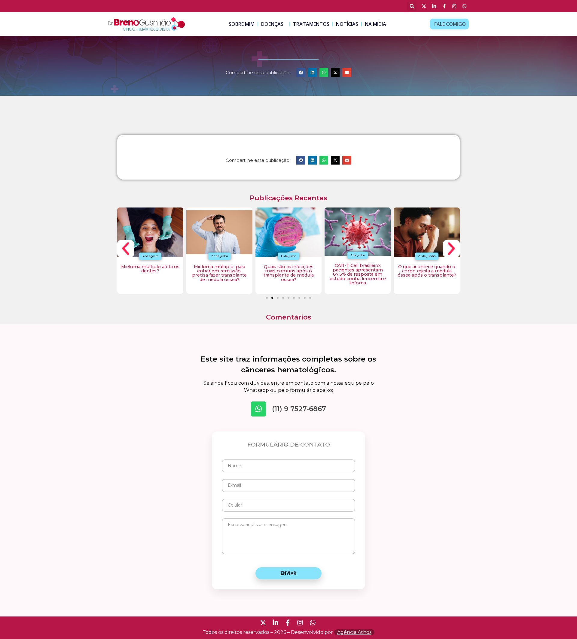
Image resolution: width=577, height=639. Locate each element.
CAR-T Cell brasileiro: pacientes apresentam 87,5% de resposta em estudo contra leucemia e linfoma (358, 274)
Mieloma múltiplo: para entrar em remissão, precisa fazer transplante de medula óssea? (219, 273)
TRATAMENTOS (311, 24)
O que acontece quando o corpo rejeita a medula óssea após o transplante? (427, 271)
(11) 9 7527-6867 (299, 408)
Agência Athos (354, 632)
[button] (412, 6)
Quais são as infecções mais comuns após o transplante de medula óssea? (289, 273)
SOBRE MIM (242, 24)
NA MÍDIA (375, 24)
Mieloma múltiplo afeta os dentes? (150, 269)
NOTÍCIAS (347, 24)
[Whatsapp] (258, 408)
